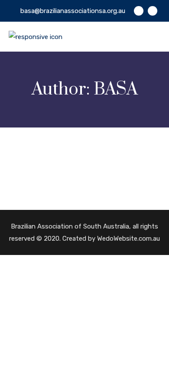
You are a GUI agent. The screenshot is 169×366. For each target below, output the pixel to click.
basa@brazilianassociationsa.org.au (72, 11)
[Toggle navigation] (154, 35)
